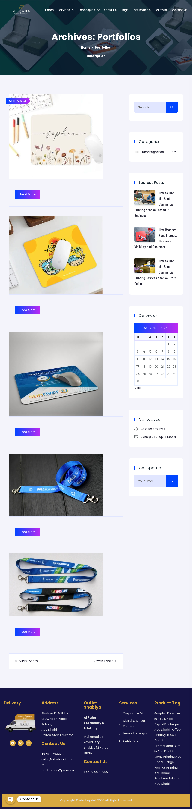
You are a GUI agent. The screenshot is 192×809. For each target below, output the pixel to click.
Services (64, 10)
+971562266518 (52, 754)
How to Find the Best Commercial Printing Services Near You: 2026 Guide (155, 272)
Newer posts (104, 661)
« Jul (137, 388)
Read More (28, 194)
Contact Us (179, 10)
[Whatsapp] (21, 743)
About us (110, 10)
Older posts (28, 661)
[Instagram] (29, 743)
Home (49, 10)
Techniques (86, 10)
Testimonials (141, 10)
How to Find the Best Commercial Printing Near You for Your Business (154, 204)
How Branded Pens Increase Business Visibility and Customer (155, 238)
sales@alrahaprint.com (158, 437)
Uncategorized (159, 152)
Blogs (124, 10)
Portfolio (160, 10)
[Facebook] (13, 743)
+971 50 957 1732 (153, 429)
